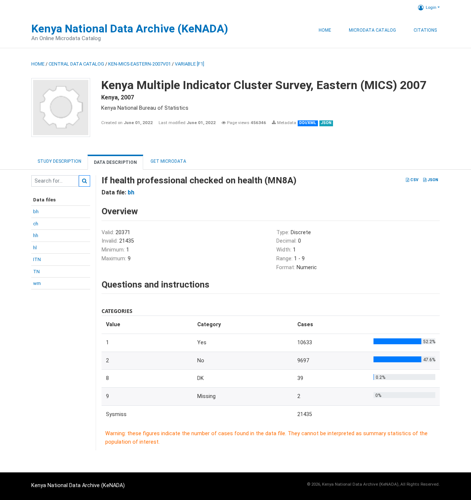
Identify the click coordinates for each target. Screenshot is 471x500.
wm (37, 283)
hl (35, 247)
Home (325, 30)
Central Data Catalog (76, 64)
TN (36, 271)
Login (431, 7)
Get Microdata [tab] (167, 161)
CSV (413, 179)
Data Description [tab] (115, 162)
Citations (425, 30)
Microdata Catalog (372, 30)
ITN (37, 259)
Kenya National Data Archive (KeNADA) (129, 28)
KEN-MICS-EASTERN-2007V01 (139, 64)
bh (36, 211)
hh (35, 235)
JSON (432, 179)
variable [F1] (189, 64)
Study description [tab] (59, 161)
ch (35, 223)
